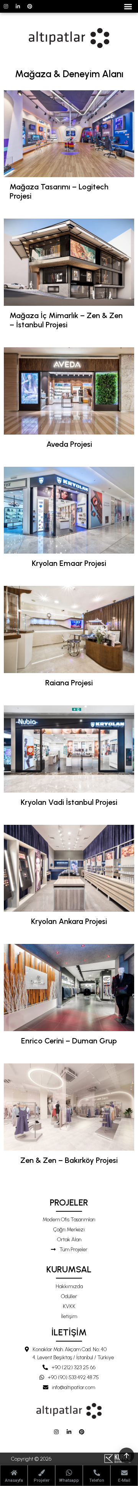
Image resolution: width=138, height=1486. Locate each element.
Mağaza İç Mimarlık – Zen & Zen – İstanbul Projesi (66, 320)
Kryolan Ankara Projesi (69, 921)
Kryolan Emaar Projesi (69, 563)
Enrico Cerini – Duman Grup (69, 1040)
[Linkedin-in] (18, 7)
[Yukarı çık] (126, 1455)
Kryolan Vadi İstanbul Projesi (69, 802)
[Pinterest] (29, 7)
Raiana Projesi (69, 682)
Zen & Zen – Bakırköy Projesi (69, 1160)
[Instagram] (6, 7)
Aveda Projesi (69, 444)
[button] (128, 6)
